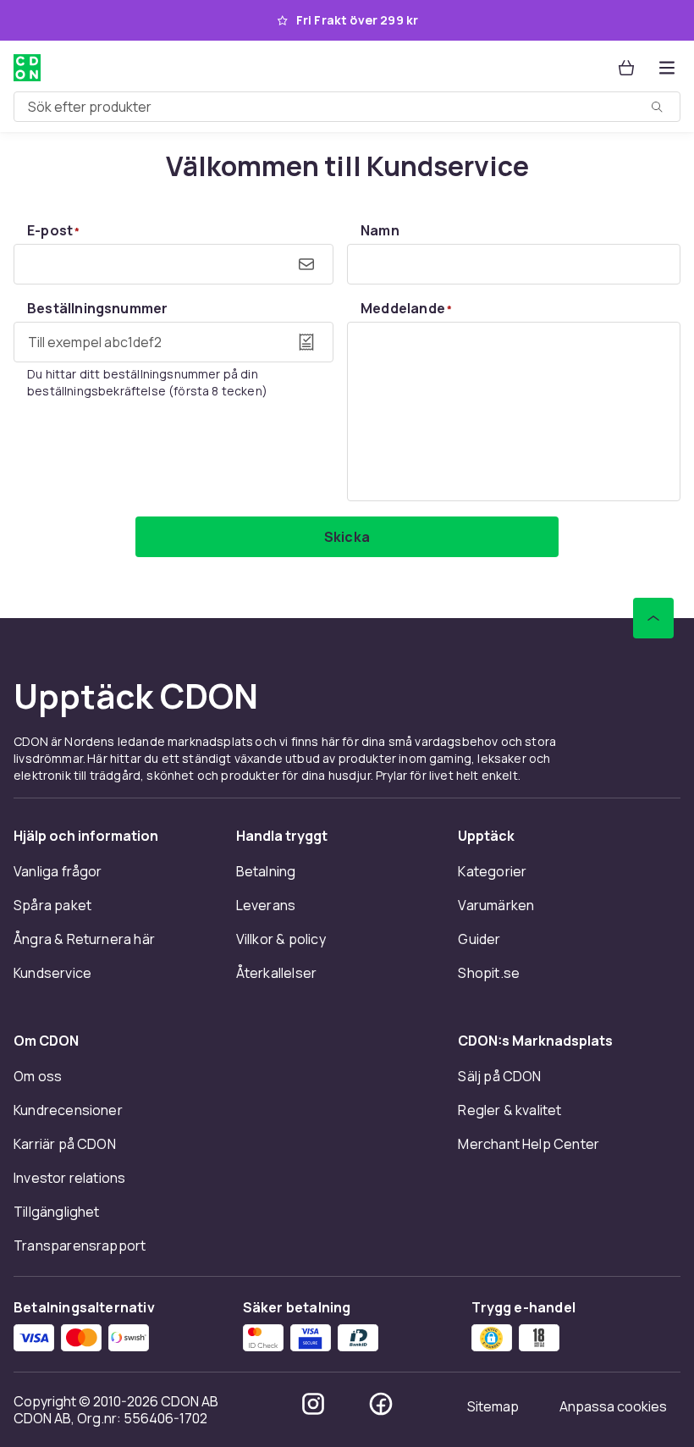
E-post (53, 230)
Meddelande (406, 308)
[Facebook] (381, 1404)
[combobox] (347, 106)
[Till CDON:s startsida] (27, 67)
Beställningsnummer (97, 308)
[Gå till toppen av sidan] (653, 618)
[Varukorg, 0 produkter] (626, 67)
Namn (380, 230)
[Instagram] (313, 1404)
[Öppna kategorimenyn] (667, 67)
